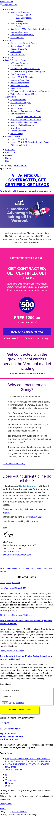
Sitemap (3, 808)
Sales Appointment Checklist (28, 117)
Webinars (16, 582)
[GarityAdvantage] (8, 4)
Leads (21, 191)
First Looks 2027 (23, 15)
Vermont (47, 191)
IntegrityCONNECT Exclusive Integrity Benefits (30, 142)
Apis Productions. (19, 811)
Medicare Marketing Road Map (23, 122)
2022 (15, 191)
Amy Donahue (6, 191)
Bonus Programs (17, 108)
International (15, 52)
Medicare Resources (19, 32)
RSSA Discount (17, 88)
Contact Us (10, 152)
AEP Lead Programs (19, 63)
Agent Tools (10, 97)
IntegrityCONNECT (13, 136)
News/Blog (15, 128)
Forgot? (12, 703)
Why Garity (10, 57)
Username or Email (10, 690)
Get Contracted (17, 37)
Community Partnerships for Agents (26, 111)
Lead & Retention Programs (17, 60)
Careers (8, 155)
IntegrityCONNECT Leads (21, 77)
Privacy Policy (6, 804)
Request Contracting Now (27, 331)
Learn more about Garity (14, 464)
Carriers (19, 20)
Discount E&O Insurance (21, 145)
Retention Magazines (19, 83)
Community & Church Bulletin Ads (25, 68)
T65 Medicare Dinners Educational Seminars (29, 91)
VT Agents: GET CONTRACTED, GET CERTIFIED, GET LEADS (27, 180)
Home (8, 158)
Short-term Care (17, 54)
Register (20, 703)
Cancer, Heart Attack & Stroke (23, 43)
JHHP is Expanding (13, 770)
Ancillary (9, 40)
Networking (17, 615)
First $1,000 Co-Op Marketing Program (27, 71)
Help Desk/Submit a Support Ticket (25, 119)
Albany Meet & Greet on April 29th (15, 568)
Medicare (9, 9)
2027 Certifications (24, 18)
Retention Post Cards (19, 85)
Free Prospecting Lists (20, 74)
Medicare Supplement (20, 23)
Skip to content (6, 1)
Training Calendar (18, 131)
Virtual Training (16, 133)
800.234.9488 (20, 166)
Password (6, 696)
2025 (2, 582)
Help (7, 161)
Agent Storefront (17, 105)
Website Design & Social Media (23, 94)
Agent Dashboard (18, 100)
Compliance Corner (18, 114)
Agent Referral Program (20, 102)
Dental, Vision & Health (20, 46)
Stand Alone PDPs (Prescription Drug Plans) (29, 29)
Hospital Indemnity (18, 49)
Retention (10, 651)
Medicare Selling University (22, 35)
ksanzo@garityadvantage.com (17, 555)
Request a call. (36, 517)
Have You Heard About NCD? (13, 588)
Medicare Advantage (19, 12)
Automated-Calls (17, 66)
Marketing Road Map (19, 80)
